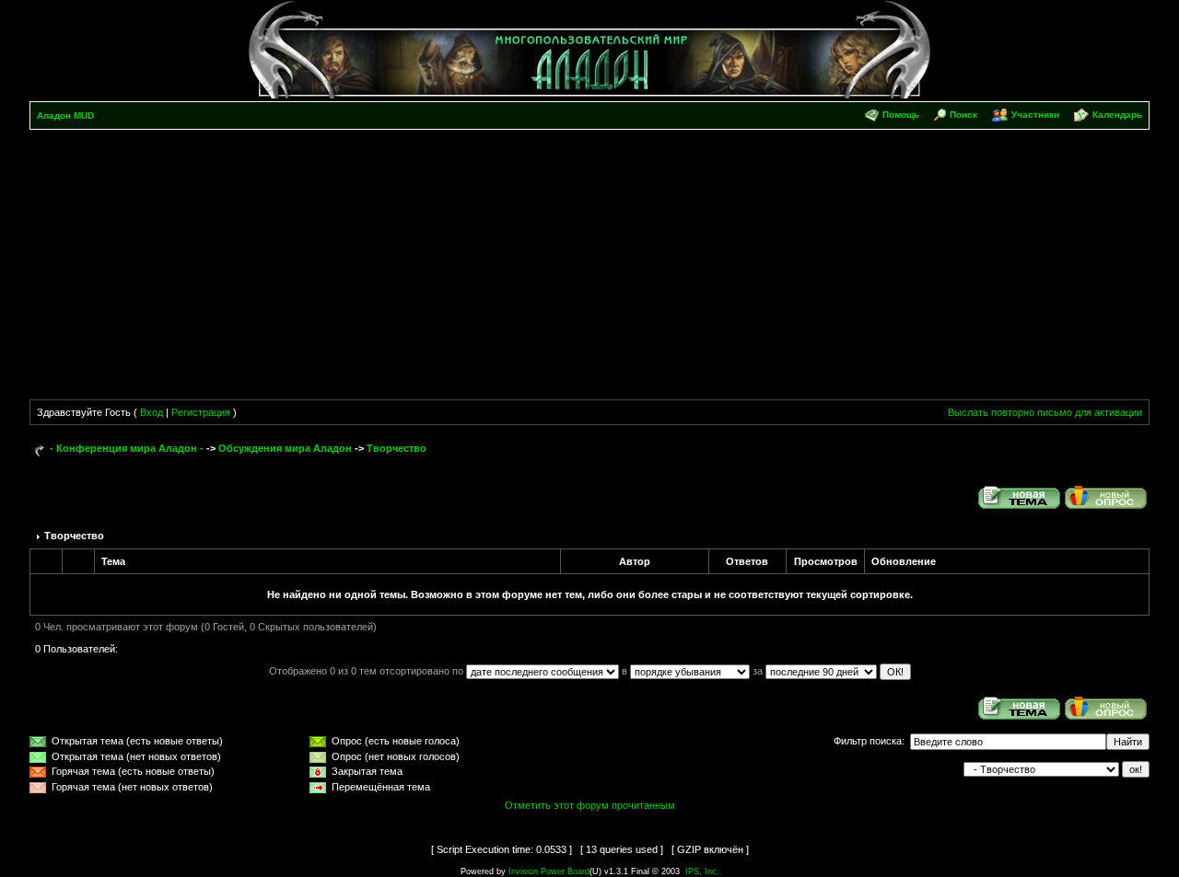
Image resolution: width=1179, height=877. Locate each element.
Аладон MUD (65, 115)
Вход (151, 412)
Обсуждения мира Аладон (285, 448)
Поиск (963, 115)
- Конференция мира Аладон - (127, 448)
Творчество (396, 448)
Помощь (900, 115)
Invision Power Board (549, 871)
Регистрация (200, 412)
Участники (1035, 115)
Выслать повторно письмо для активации (1045, 412)
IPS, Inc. (702, 871)
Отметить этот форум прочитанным (590, 805)
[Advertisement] (589, 268)
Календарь (1117, 115)
